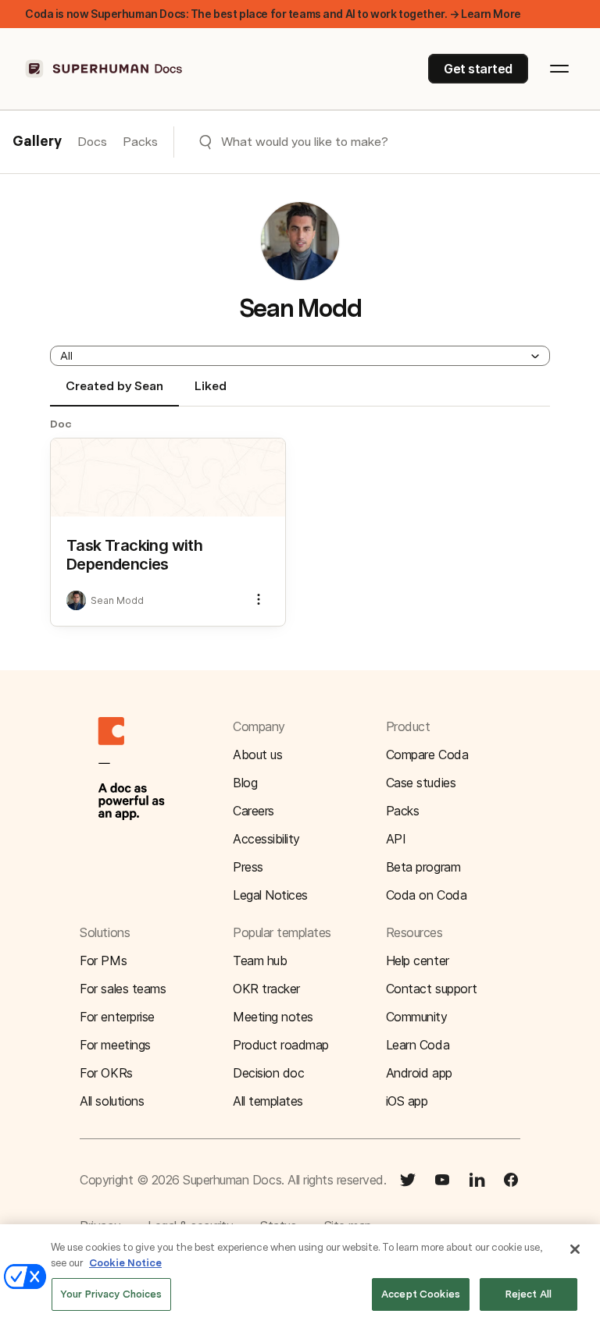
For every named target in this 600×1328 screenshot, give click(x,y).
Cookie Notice (125, 1263)
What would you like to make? (304, 141)
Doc (61, 423)
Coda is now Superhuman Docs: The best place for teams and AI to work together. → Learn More (273, 13)
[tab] (114, 392)
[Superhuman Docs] (104, 68)
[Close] (575, 1249)
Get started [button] (478, 68)
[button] (300, 356)
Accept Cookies (420, 1294)
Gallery (37, 142)
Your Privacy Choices (111, 1294)
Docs (92, 141)
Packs (140, 141)
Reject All (528, 1294)
